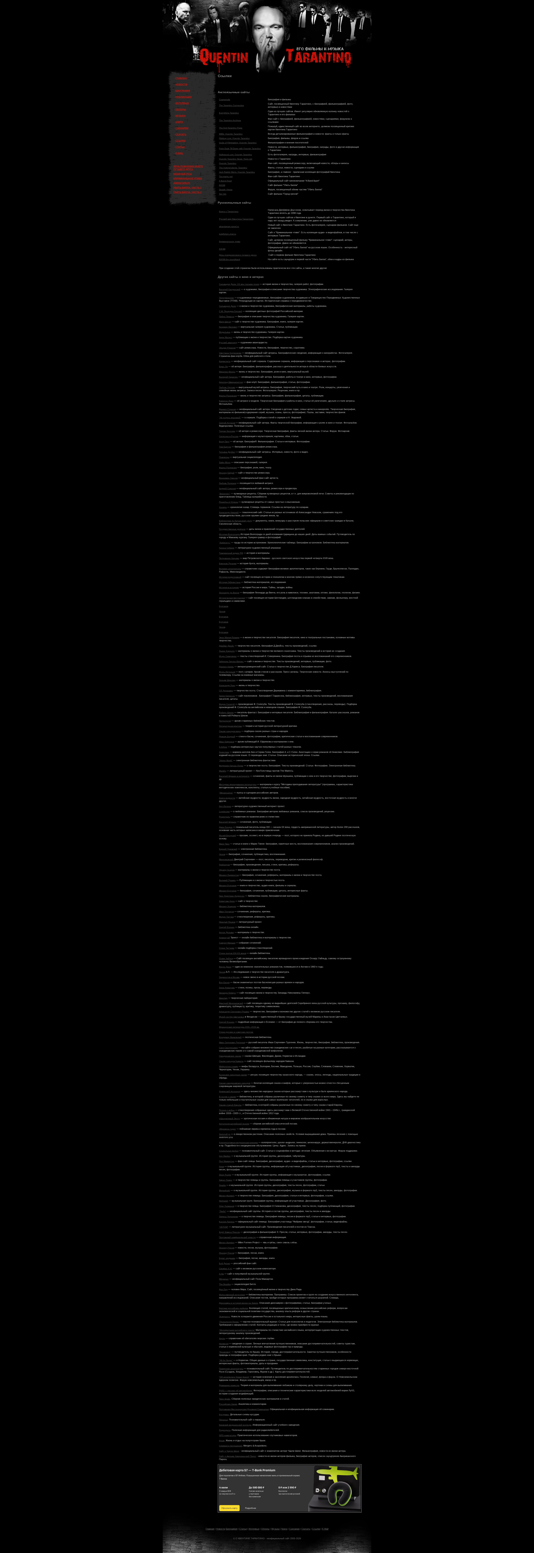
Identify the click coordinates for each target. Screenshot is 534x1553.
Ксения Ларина (226, 1222)
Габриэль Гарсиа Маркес (231, 661)
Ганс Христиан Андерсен (231, 896)
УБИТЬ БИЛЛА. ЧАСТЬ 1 (187, 187)
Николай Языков (227, 922)
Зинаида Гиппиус (227, 993)
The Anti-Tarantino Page (230, 128)
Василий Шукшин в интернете (234, 776)
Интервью (254, 1529)
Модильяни (224, 332)
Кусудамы (224, 1414)
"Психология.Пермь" (229, 1322)
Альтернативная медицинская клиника (238, 1142)
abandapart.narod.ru (229, 226)
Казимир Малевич (228, 327)
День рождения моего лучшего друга (238, 255)
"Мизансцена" (226, 793)
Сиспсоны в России (228, 436)
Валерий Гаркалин (228, 377)
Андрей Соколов (227, 488)
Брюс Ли (223, 366)
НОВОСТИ (181, 84)
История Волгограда (229, 534)
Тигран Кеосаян (227, 431)
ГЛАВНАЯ (181, 78)
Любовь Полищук (227, 483)
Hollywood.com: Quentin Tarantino (235, 154)
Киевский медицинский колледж (235, 1425)
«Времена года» (227, 1129)
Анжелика (224, 752)
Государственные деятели (232, 529)
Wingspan (224, 1279)
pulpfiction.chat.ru (227, 234)
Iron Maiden (224, 1156)
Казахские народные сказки (233, 1075)
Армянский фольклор (229, 1091)
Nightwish (223, 1201)
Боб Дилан (224, 1263)
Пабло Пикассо (226, 316)
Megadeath (224, 1190)
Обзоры (265, 1529)
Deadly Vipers (225, 189)
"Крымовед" (225, 1352)
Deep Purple (225, 1175)
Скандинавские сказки (230, 1056)
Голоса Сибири (226, 548)
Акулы (222, 1338)
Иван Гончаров (226, 911)
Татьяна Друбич (227, 452)
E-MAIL (179, 153)
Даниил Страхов (227, 409)
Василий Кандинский (229, 289)
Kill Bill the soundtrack (229, 259)
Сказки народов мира (230, 731)
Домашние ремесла (229, 1385)
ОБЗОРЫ (180, 109)
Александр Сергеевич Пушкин (234, 1011)
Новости (220, 1529)
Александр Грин (227, 685)
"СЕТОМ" (223, 1227)
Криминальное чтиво (229, 241)
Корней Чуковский (228, 849)
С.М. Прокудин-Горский (230, 311)
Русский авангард (228, 342)
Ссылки (316, 1529)
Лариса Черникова (228, 1216)
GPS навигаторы (227, 1435)
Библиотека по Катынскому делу (235, 521)
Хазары (223, 507)
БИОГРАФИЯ (182, 90)
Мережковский (226, 859)
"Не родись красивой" (230, 417)
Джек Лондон (225, 827)
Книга (284, 1529)
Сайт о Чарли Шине (229, 1451)
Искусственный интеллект (232, 1295)
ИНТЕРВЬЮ (182, 103)
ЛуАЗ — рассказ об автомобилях (235, 1390)
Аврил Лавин (225, 1180)
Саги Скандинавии (228, 1048)
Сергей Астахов (227, 423)
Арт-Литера (225, 806)
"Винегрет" (224, 494)
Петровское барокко (229, 558)
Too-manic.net (226, 176)
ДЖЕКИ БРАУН (181, 183)
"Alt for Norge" (226, 1360)
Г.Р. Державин (226, 690)
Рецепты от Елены (228, 502)
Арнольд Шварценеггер (231, 382)
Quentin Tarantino (227, 163)
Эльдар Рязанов (227, 348)
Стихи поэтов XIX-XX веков (232, 953)
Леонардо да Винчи (229, 593)
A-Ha (221, 1274)
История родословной (230, 577)
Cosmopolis (224, 99)
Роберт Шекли (226, 712)
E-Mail (325, 1529)
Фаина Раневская (228, 396)
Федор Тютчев (226, 917)
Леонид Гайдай (226, 473)
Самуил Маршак (227, 943)
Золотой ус (224, 1134)
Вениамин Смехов (228, 478)
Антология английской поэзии (234, 1124)
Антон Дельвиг (226, 932)
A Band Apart (225, 181)
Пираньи (223, 1420)
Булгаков (223, 606)
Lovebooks (224, 811)
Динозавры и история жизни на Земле (238, 1303)
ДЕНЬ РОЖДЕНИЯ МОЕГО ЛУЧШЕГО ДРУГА (188, 167)
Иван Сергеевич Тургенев (232, 1042)
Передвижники (226, 298)
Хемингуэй (224, 937)
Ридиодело (224, 1430)
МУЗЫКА (180, 115)
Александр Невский (229, 512)
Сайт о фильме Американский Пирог (237, 1456)
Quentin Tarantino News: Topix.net (235, 159)
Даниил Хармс (226, 667)
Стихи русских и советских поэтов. (236, 1032)
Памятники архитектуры (231, 1368)
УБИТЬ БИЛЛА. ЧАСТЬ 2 (187, 192)
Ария (221, 1166)
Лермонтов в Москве (229, 977)
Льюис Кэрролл (227, 651)
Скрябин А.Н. (225, 1268)
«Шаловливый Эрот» (229, 1118)
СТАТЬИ (180, 147)
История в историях (229, 587)
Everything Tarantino (229, 113)
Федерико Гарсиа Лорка (231, 766)
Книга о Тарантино (228, 211)
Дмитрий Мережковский (231, 1003)
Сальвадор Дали (227, 306)
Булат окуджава (227, 1258)
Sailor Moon (224, 462)
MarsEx (222, 771)
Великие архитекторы (230, 569)
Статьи (243, 1529)
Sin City (222, 194)
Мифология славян (228, 1066)
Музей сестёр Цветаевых (231, 1017)
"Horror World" (226, 760)
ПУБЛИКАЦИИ (183, 97)
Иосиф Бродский (227, 835)
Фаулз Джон (225, 967)
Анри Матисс (225, 337)
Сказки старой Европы (230, 1105)
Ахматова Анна (227, 901)
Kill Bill (222, 185)
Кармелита (224, 361)
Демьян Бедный (227, 736)
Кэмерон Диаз (226, 401)
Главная (210, 1529)
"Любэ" (222, 1211)
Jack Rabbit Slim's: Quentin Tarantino (237, 172)
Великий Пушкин (227, 880)
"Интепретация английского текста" (237, 1330)
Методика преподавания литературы (237, 784)
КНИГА (179, 122)
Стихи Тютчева (226, 948)
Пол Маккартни (226, 1161)
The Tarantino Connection (231, 105)
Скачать (305, 1529)
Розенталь (224, 817)
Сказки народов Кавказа (231, 1061)
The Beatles (225, 1284)
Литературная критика (230, 726)
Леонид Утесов (226, 1248)
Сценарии (294, 1529)
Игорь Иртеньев (227, 672)
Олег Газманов (226, 1206)
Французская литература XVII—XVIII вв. (239, 1027)
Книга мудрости (227, 798)
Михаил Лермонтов (229, 875)
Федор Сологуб (227, 704)
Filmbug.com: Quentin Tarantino (234, 138)
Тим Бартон (225, 447)
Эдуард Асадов (226, 870)
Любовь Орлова (227, 387)
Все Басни (224, 982)
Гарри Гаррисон (227, 696)
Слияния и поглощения (230, 1446)
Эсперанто (224, 1316)
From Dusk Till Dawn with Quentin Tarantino (240, 148)
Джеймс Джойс (226, 646)
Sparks (222, 1185)
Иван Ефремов (226, 742)
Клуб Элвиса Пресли (229, 1232)
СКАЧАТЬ (180, 134)
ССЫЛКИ (180, 140)
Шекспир (223, 998)
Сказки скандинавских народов (234, 1083)
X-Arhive (223, 747)
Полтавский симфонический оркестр (237, 1237)
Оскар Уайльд (226, 958)
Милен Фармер (226, 1196)
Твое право (224, 1399)
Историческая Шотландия (232, 598)
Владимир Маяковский (230, 1037)
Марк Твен (224, 844)
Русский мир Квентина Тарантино (236, 219)
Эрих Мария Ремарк (229, 637)
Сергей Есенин (226, 927)
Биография (231, 1529)
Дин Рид (223, 1289)
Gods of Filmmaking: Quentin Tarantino (238, 143)
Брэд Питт (224, 441)
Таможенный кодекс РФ (231, 553)
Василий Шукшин (227, 822)
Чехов (222, 611)
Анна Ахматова (227, 987)
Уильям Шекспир (227, 680)
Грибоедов (224, 865)
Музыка (275, 1529)
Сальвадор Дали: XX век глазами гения (239, 284)
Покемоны (224, 457)
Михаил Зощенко (227, 906)
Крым (221, 1440)
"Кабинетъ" (224, 542)
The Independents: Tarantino (233, 168)
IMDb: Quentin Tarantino (231, 134)
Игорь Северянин (228, 656)
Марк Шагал (225, 322)
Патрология (225, 721)
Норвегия (223, 1343)
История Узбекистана (230, 582)
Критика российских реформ (233, 1308)
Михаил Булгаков (227, 885)
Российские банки (228, 1404)
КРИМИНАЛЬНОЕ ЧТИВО (187, 178)
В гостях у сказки (227, 1096)
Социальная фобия (228, 1151)
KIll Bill (222, 249)
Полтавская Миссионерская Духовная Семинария (244, 1409)
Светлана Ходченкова (230, 353)
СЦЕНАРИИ (181, 128)
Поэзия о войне (227, 1110)
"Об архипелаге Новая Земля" (234, 1377)
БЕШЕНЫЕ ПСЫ (182, 174)
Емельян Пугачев (227, 563)
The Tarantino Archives (230, 120)
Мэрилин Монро (227, 372)
